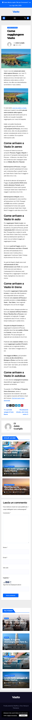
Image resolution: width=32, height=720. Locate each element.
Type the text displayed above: (12, 584)
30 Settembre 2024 (12, 682)
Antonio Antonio (19, 492)
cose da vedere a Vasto (19, 108)
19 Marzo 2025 (10, 625)
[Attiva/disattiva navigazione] (15, 18)
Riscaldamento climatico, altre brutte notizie (22, 412)
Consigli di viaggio (12, 27)
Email (5, 557)
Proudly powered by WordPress (11, 705)
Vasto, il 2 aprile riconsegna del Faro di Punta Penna (15, 641)
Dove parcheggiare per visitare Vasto (15, 451)
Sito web (5, 567)
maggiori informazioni (12, 715)
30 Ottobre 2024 (11, 663)
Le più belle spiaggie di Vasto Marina (9, 412)
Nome (5, 547)
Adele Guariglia (19, 43)
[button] (25, 18)
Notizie (6, 618)
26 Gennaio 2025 (11, 644)
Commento (6, 513)
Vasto (16, 11)
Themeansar (16, 708)
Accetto (23, 715)
